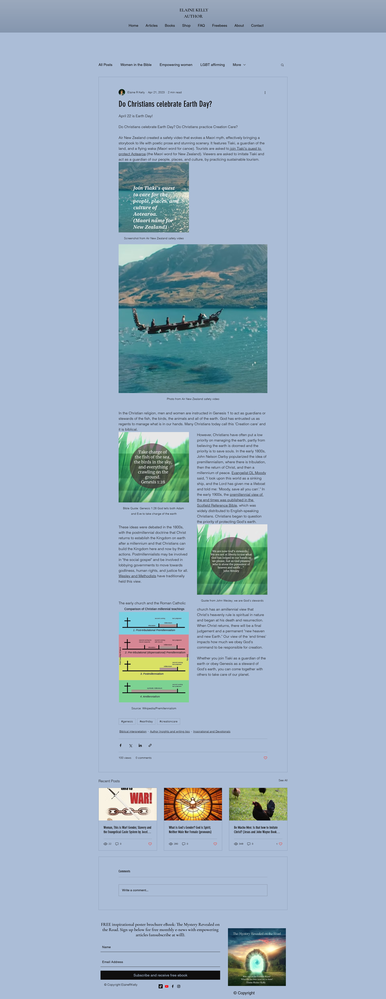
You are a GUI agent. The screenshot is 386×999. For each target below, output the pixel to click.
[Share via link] (150, 745)
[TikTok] (161, 986)
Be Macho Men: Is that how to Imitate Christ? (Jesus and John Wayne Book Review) (256, 829)
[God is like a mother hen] (258, 804)
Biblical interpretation (133, 731)
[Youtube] (167, 986)
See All (283, 780)
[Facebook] (173, 986)
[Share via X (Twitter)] (130, 745)
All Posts (105, 65)
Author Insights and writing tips (170, 731)
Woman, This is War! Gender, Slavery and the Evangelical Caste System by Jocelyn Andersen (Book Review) (127, 829)
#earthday (146, 721)
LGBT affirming (212, 65)
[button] (282, 64)
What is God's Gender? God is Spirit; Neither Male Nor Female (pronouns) (190, 829)
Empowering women (176, 65)
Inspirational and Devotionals (211, 731)
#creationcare (169, 721)
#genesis (127, 721)
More (237, 65)
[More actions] (265, 92)
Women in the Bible (136, 65)
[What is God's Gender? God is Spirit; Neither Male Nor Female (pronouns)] (193, 804)
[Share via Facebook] (120, 745)
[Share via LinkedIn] (140, 745)
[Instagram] (179, 986)
